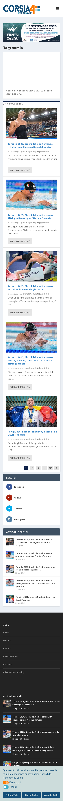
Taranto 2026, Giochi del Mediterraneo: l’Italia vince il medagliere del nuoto (31, 145)
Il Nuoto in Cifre (10, 656)
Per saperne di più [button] (13, 777)
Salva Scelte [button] (31, 795)
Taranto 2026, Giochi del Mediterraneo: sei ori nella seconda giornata (31, 288)
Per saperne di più (20, 170)
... (44, 467)
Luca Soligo (14, 151)
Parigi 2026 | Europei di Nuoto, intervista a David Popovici (35, 598)
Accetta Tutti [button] (50, 795)
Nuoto (32, 151)
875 (50, 467)
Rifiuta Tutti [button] (12, 795)
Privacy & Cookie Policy (13, 672)
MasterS (7, 640)
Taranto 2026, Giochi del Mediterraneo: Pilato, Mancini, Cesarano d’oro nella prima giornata (31, 360)
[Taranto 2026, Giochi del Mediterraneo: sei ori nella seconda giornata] (31, 266)
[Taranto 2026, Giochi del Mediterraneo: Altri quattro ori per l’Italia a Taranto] (31, 195)
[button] (6, 782)
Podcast (7, 648)
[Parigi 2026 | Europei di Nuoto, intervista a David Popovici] (31, 411)
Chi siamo (7, 664)
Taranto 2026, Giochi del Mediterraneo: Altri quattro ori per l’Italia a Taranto (31, 216)
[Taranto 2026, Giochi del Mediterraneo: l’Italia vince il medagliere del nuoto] (31, 123)
